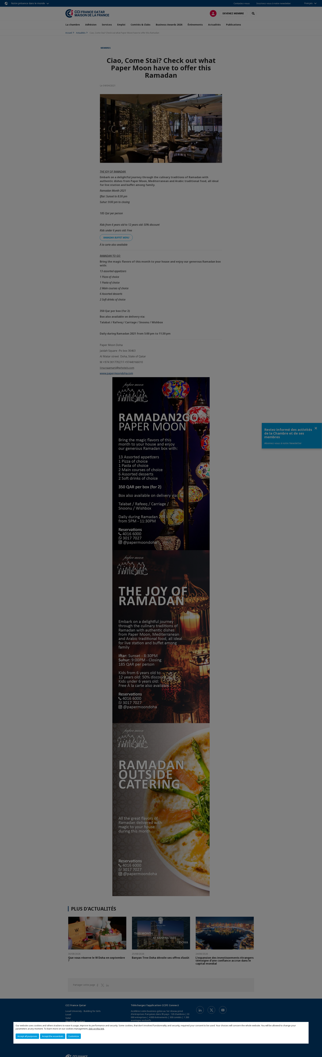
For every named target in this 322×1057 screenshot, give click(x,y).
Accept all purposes (27, 1036)
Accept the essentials (52, 1036)
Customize (73, 1036)
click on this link (96, 1028)
